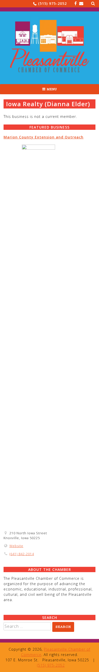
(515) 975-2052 (52, 3)
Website (16, 546)
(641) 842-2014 (21, 554)
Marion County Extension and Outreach (44, 137)
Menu (52, 89)
